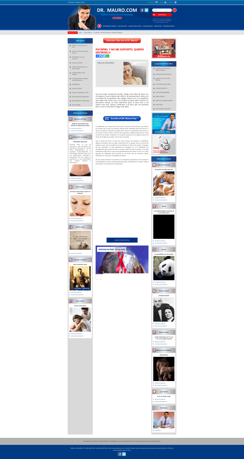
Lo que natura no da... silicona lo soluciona (80, 239)
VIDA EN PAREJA (76, 105)
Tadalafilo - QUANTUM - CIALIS (80, 92)
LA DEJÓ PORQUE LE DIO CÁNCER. (78, 73)
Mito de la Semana (164, 165)
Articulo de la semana (80, 137)
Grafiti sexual (80, 227)
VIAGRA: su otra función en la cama (79, 46)
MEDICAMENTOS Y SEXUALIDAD (80, 101)
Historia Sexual (164, 291)
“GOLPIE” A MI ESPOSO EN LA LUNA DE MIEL (79, 67)
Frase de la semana (80, 260)
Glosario (171, 2)
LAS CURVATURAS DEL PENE (163, 84)
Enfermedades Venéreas (109, 26)
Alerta (164, 206)
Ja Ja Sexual (164, 392)
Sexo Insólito (80, 301)
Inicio (80, 32)
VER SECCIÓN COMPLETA (77, 130)
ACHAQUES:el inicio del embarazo (78, 58)
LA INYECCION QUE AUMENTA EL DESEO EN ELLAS (80, 79)
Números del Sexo (80, 119)
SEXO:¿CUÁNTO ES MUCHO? (163, 109)
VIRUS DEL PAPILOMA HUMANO (164, 100)
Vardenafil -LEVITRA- (77, 63)
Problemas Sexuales (169, 26)
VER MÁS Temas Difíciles (122, 240)
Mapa (162, 2)
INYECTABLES (159, 105)
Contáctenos (162, 15)
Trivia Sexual (80, 187)
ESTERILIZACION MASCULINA (163, 74)
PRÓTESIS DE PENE (106, 249)
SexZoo (163, 249)
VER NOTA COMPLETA (76, 128)
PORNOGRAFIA (76, 84)
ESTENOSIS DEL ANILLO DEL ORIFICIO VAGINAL (163, 69)
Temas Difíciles (158, 26)
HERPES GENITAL (160, 96)
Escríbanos (151, 2)
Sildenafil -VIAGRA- (77, 88)
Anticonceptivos (122, 26)
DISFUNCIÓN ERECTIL (161, 88)
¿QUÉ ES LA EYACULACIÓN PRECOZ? (163, 79)
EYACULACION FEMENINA (162, 92)
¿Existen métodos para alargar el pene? (80, 52)
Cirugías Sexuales (148, 26)
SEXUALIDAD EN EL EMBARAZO (80, 96)
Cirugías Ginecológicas (135, 26)
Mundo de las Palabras (163, 350)
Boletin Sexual (164, 332)
